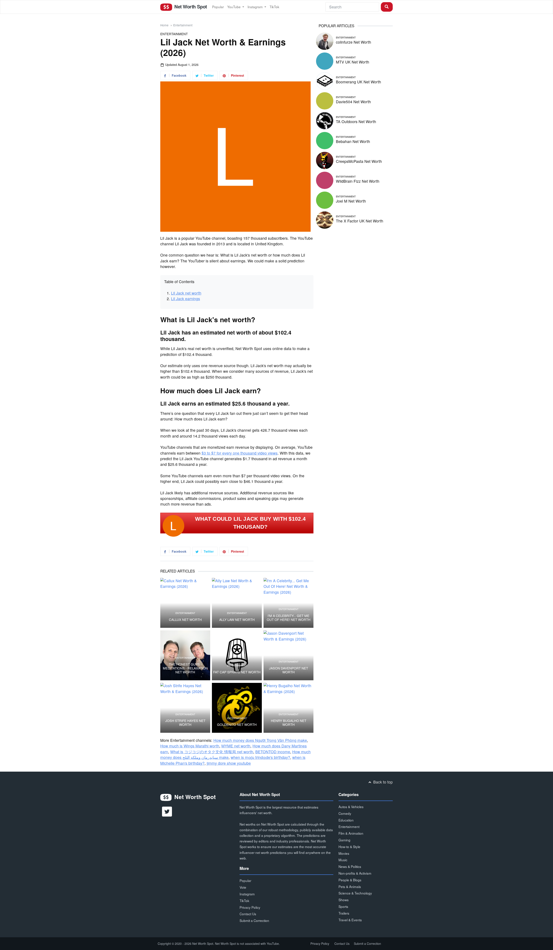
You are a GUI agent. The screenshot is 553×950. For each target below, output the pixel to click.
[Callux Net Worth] (185, 603)
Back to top (382, 782)
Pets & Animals (349, 886)
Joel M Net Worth (351, 201)
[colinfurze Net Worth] (324, 40)
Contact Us (248, 913)
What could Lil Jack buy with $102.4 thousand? (250, 523)
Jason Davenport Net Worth (288, 670)
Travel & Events (350, 919)
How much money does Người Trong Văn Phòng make (260, 740)
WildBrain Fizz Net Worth (357, 181)
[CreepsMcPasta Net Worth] (324, 159)
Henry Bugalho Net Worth (288, 722)
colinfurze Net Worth (353, 42)
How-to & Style (349, 846)
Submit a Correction (254, 920)
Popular (218, 6)
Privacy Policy (250, 907)
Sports (343, 906)
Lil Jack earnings (185, 298)
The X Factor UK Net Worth (359, 221)
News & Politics (349, 866)
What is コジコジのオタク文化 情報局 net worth (211, 751)
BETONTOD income (272, 751)
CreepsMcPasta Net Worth (359, 161)
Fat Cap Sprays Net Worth (237, 672)
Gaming (344, 839)
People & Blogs (349, 879)
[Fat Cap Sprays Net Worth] (237, 655)
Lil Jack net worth (186, 293)
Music (342, 859)
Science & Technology (355, 893)
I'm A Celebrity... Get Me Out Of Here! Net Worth (288, 618)
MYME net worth (235, 746)
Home (164, 25)
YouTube (234, 6)
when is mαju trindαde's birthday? (260, 757)
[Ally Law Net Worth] (237, 603)
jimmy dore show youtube (229, 763)
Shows (343, 899)
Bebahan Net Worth (353, 141)
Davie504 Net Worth (353, 101)
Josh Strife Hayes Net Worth (185, 722)
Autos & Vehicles (351, 806)
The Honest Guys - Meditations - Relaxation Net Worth (185, 668)
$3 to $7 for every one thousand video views (240, 453)
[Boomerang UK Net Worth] (324, 80)
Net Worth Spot (190, 6)
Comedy (344, 813)
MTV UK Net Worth (352, 62)
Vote (243, 887)
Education (346, 820)
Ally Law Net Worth (237, 620)
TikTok (274, 6)
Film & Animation (350, 833)
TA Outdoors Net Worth (356, 121)
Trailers (343, 913)
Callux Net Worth (185, 620)
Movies (343, 853)
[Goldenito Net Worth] (237, 708)
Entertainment (182, 25)
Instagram (256, 6)
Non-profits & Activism (354, 873)
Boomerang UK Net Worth (358, 81)
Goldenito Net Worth (237, 724)
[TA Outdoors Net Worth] (324, 120)
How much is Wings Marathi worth (189, 746)
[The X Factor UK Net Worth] (324, 219)
